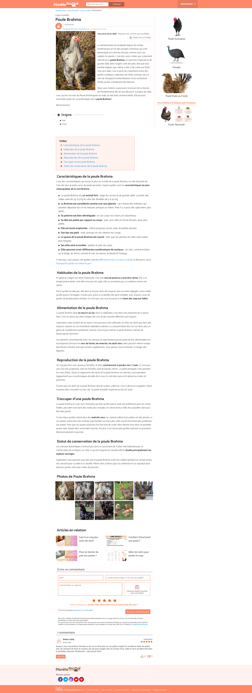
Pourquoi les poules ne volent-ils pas (73, 263)
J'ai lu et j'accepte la (77, 610)
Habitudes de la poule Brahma (79, 149)
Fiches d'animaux (73, 10)
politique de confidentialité (83, 610)
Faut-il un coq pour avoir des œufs (88, 539)
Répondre (60, 656)
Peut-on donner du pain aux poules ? (88, 554)
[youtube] (76, 679)
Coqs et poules (85, 10)
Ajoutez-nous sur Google (141, 37)
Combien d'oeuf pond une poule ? (139, 539)
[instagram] (71, 679)
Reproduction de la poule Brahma (81, 158)
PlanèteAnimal (60, 10)
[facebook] (60, 679)
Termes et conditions (122, 690)
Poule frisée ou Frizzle (176, 96)
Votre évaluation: (78, 604)
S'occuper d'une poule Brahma (79, 162)
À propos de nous (92, 690)
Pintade (176, 67)
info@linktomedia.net (139, 624)
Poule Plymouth (176, 125)
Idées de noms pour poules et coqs (138, 554)
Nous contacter (106, 690)
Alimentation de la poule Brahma (80, 154)
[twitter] (65, 679)
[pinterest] (81, 679)
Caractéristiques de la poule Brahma (81, 145)
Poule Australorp (176, 39)
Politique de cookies (160, 690)
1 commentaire (69, 25)
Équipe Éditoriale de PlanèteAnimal (77, 29)
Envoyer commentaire (138, 612)
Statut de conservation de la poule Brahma (85, 166)
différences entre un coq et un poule (116, 260)
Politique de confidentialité (141, 690)
